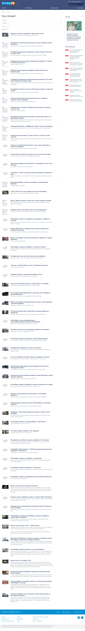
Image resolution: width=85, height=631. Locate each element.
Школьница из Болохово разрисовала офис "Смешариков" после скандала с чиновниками (76, 60)
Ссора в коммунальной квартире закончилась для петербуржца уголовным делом (76, 66)
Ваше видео (20, 619)
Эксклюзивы (28, 8)
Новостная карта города (8, 621)
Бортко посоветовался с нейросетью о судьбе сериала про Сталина (76, 88)
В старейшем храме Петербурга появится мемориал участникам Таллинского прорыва (76, 77)
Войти (70, 1)
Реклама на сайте (77, 612)
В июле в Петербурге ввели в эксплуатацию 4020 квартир (75, 83)
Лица (18, 621)
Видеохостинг (5, 619)
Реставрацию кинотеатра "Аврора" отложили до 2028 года (76, 93)
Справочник (36, 619)
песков (7, 26)
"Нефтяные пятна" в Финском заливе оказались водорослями (76, 97)
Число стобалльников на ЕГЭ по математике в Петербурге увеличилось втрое (76, 48)
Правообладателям (66, 612)
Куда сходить (54, 8)
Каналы (19, 617)
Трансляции (80, 8)
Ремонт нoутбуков (37, 621)
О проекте (58, 612)
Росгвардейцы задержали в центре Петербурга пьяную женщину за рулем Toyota (75, 72)
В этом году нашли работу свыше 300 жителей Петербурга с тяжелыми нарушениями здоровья (76, 54)
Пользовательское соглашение (40, 617)
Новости (4, 8)
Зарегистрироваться (76, 1)
